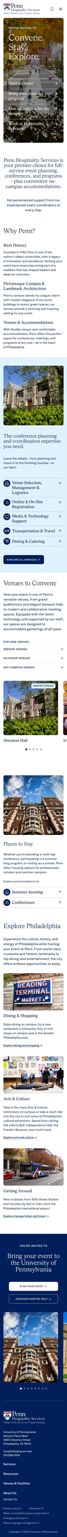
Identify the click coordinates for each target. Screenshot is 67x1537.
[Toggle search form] (52, 9)
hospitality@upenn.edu (17, 1451)
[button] (26, 749)
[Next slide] (63, 714)
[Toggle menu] (61, 9)
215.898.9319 (11, 1455)
